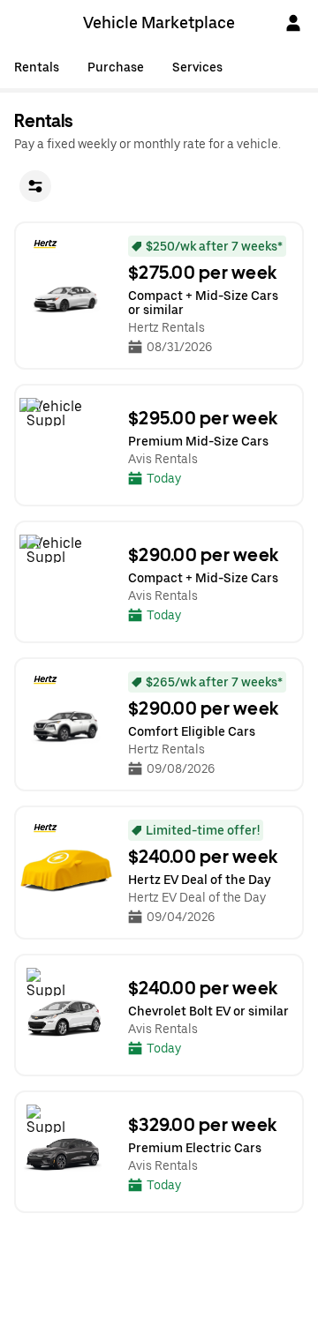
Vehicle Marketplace (159, 22)
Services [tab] (197, 67)
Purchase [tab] (115, 67)
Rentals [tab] (36, 67)
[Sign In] (293, 23)
